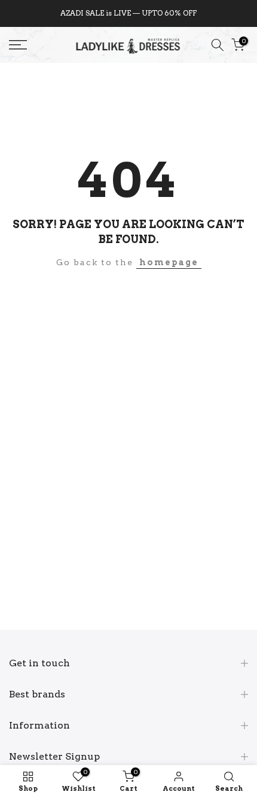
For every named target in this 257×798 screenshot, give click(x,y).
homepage (168, 262)
